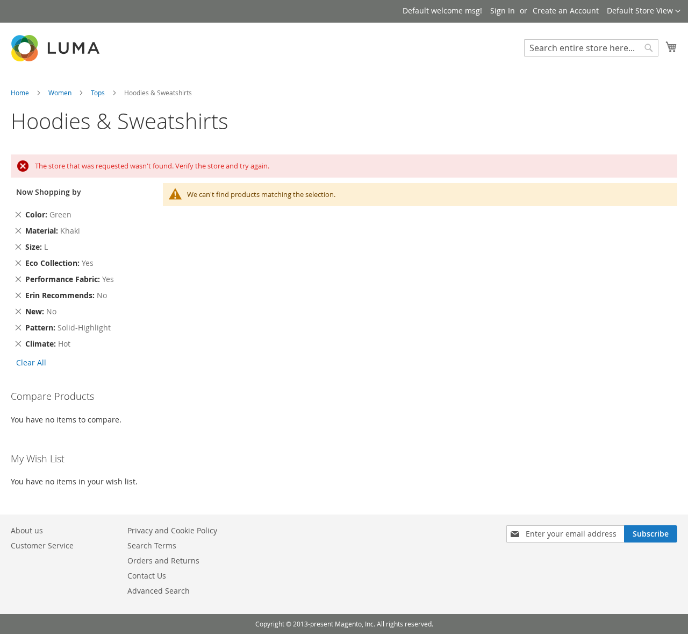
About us (27, 530)
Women (60, 92)
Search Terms (151, 545)
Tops (98, 92)
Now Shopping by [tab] (48, 192)
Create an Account (566, 10)
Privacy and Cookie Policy (172, 530)
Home (21, 92)
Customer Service (42, 545)
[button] (643, 11)
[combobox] (591, 48)
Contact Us (146, 575)
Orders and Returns (163, 560)
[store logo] (56, 48)
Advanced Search (158, 591)
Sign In (502, 10)
